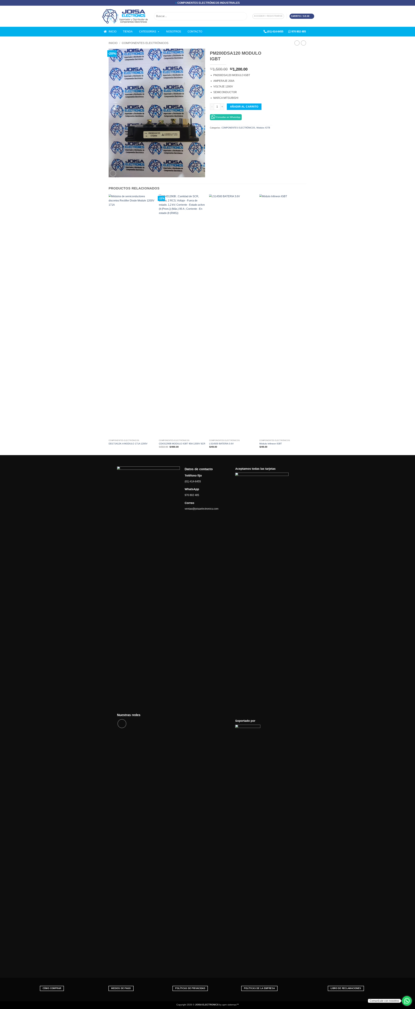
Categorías (147, 31)
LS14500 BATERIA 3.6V (221, 443)
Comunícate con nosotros (384, 1000)
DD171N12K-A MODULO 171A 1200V (128, 443)
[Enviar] (244, 16)
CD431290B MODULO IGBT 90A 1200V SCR (182, 443)
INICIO (111, 31)
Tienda (128, 31)
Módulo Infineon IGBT (270, 443)
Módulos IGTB (263, 128)
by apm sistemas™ (229, 1004)
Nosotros (173, 31)
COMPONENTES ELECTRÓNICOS (145, 43)
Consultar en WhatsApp (228, 117)
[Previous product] (303, 42)
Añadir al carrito (244, 106)
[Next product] (296, 42)
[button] (268, 16)
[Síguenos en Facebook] (312, 31)
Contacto (195, 31)
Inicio (113, 43)
